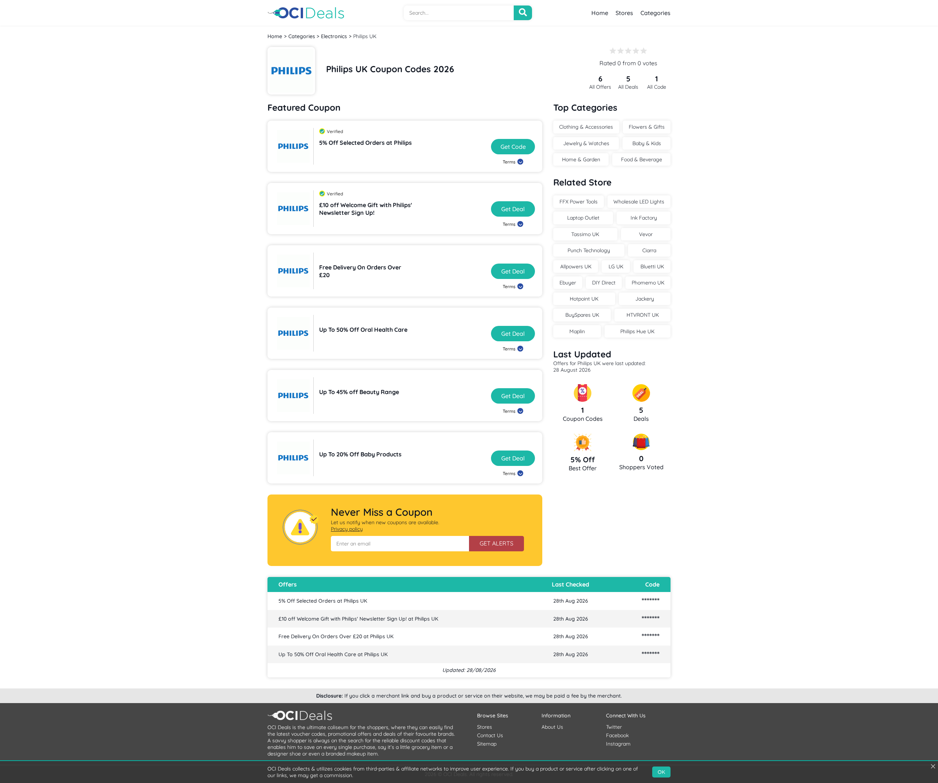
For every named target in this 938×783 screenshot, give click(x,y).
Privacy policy (347, 529)
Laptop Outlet (583, 217)
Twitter (614, 727)
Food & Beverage (641, 159)
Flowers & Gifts (647, 127)
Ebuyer (568, 282)
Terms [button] (509, 162)
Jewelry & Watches (586, 143)
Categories (655, 12)
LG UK (616, 266)
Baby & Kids (646, 143)
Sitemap (486, 743)
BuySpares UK (582, 315)
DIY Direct (604, 282)
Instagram (618, 743)
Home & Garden (581, 159)
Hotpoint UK (584, 298)
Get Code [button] (513, 146)
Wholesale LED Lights (638, 201)
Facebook (617, 735)
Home (599, 12)
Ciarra (649, 250)
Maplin (577, 331)
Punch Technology (589, 250)
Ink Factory (644, 217)
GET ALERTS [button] (496, 543)
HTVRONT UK (643, 315)
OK (661, 772)
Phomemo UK (648, 282)
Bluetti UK (652, 266)
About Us (552, 727)
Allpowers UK (575, 266)
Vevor (646, 234)
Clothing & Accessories (586, 127)
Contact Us (490, 735)
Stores (624, 12)
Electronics (334, 36)
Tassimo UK (585, 234)
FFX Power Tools (579, 201)
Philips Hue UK (637, 331)
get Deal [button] (513, 209)
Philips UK (364, 36)
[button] (400, 543)
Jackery (644, 298)
